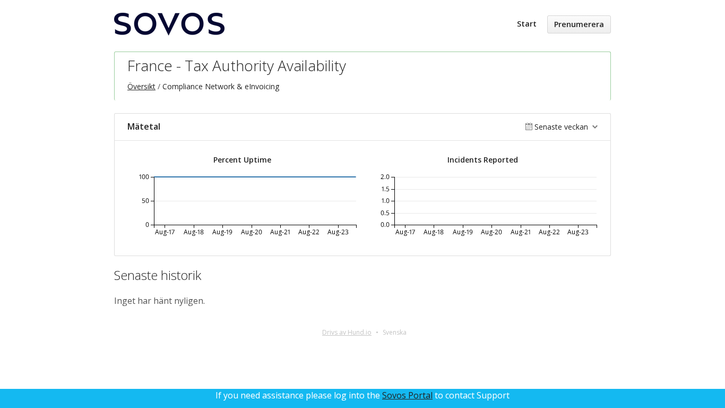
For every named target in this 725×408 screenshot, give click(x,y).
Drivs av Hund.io (347, 332)
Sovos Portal (407, 395)
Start (527, 24)
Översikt (141, 86)
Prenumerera (579, 24)
